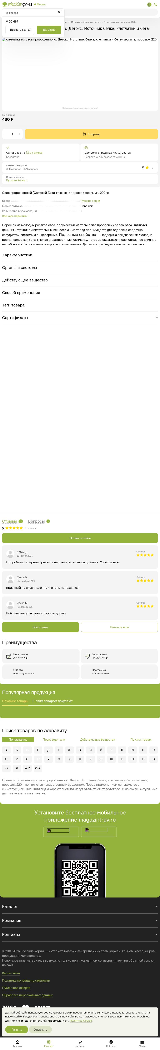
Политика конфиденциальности (26, 980)
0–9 (38, 768)
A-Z (27, 768)
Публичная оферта (16, 988)
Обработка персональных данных (27, 995)
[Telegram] (149, 5)
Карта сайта (11, 973)
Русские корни (90, 201)
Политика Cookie (81, 1020)
